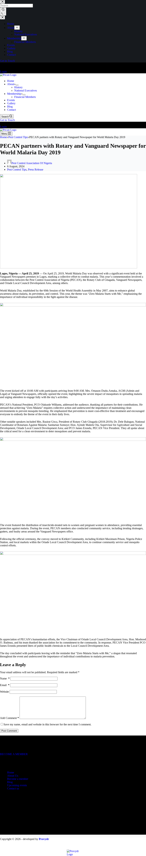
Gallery (11, 103)
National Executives (25, 90)
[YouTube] (11, 65)
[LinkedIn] (14, 65)
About (10, 84)
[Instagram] (6, 65)
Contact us (13, 788)
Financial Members (25, 96)
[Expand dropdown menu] (17, 85)
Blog (10, 106)
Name (5, 678)
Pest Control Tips (17, 169)
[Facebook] (2, 65)
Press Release (35, 169)
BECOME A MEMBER (14, 754)
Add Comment (9, 718)
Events (11, 100)
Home (10, 80)
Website (4, 691)
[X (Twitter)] (6, 761)
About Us (12, 775)
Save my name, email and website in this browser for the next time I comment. (47, 724)
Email (4, 685)
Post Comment (9, 730)
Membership (14, 93)
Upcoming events (17, 785)
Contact (11, 109)
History (18, 87)
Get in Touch (7, 120)
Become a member (17, 778)
